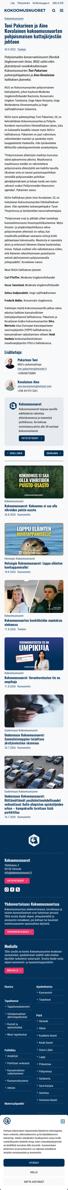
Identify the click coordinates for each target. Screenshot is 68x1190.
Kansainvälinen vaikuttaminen (16, 1072)
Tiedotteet (45, 999)
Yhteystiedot (23, 3)
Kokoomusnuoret (14, 18)
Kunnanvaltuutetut (17, 1080)
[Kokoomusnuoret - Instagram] (6, 889)
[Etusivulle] (25, 11)
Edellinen (16, 453)
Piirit (39, 1015)
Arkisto (11, 1088)
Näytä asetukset (34, 1181)
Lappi (42, 1057)
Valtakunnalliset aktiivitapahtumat (17, 1015)
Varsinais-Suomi (48, 1100)
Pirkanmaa (45, 1064)
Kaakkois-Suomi (48, 1035)
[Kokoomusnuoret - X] (17, 889)
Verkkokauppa (39, 3)
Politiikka (10, 1050)
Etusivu (9, 986)
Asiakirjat (12, 1056)
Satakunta (44, 1078)
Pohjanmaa (45, 1071)
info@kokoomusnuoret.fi (18, 872)
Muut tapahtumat (17, 1034)
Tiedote (21, 49)
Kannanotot (45, 992)
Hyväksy (34, 1162)
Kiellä (34, 1172)
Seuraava (52, 453)
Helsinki (43, 1021)
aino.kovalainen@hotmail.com (34, 386)
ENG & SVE (58, 3)
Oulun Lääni (46, 1050)
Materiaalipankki (14, 1103)
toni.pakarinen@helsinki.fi (32, 368)
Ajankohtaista (44, 986)
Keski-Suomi (46, 1042)
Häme (42, 1028)
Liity (13, 3)
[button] (63, 1121)
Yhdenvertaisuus (18, 931)
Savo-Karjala (46, 1085)
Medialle (12, 970)
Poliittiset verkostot (18, 1063)
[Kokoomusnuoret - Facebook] (12, 889)
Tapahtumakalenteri (18, 1006)
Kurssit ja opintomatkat (14, 1026)
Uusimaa (44, 1093)
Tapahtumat (11, 1001)
